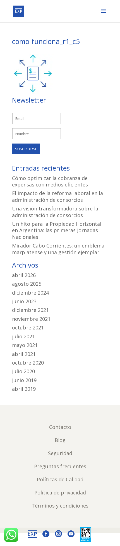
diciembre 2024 (30, 292)
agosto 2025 (26, 283)
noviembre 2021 (31, 319)
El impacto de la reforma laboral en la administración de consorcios (57, 196)
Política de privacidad (60, 492)
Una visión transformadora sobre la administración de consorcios (55, 211)
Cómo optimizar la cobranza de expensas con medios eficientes (50, 181)
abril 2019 (24, 388)
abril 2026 (24, 275)
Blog (60, 440)
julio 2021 (23, 336)
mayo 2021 (25, 345)
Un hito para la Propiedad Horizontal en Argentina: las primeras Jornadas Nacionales (56, 230)
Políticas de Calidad (60, 479)
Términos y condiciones (60, 505)
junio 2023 (24, 301)
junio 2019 (24, 380)
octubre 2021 (28, 327)
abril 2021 (24, 354)
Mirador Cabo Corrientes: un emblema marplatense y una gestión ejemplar (58, 248)
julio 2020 (23, 371)
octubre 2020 (28, 362)
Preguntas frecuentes (60, 466)
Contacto (60, 427)
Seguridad (60, 453)
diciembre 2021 (30, 310)
